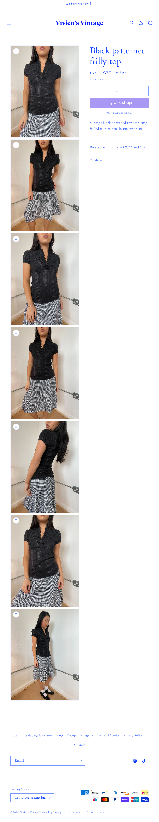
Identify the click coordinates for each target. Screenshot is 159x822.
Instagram (86, 735)
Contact (79, 745)
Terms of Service (108, 735)
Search (17, 735)
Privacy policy (74, 812)
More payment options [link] (119, 112)
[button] (8, 22)
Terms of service (95, 812)
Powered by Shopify (50, 812)
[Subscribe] (80, 761)
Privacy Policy (133, 735)
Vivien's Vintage (29, 812)
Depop (71, 735)
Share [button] (98, 160)
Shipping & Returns (39, 735)
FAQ (59, 735)
